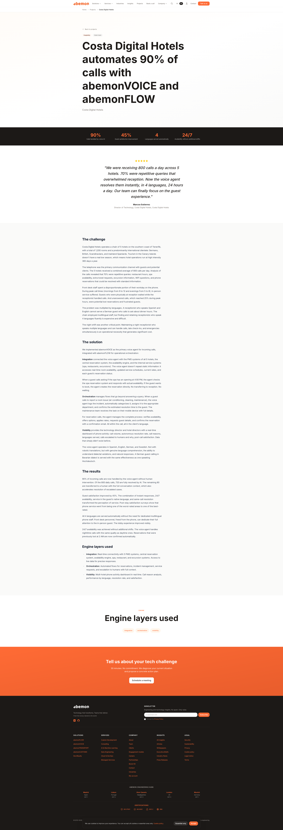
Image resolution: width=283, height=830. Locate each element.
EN (181, 3)
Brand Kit (132, 764)
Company (161, 3)
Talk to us (203, 3)
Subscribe (204, 715)
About (131, 740)
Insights (130, 3)
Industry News (162, 756)
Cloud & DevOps (107, 756)
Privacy (187, 748)
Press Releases (162, 760)
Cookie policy (189, 752)
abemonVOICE (78, 744)
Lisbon (113, 792)
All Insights (161, 740)
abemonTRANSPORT (81, 748)
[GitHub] (78, 720)
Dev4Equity (77, 756)
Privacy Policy (158, 719)
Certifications (141, 805)
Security (187, 740)
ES (177, 3)
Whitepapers (161, 748)
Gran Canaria (141, 792)
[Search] (172, 4)
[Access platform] (187, 4)
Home (84, 10)
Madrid (86, 792)
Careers (132, 756)
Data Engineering (107, 752)
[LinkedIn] (74, 720)
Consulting (105, 744)
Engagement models (136, 752)
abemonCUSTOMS (80, 752)
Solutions (95, 3)
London (169, 792)
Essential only (180, 823)
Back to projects (91, 29)
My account (133, 776)
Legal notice (189, 756)
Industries (120, 3)
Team (131, 744)
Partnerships (133, 760)
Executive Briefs (162, 752)
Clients (131, 748)
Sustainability (189, 744)
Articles (159, 744)
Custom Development (109, 740)
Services (107, 3)
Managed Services (108, 760)
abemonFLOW (78, 740)
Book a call (150, 3)
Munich (197, 792)
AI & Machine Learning (109, 748)
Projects (140, 3)
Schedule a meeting (141, 680)
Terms (187, 760)
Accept (193, 823)
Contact (193, 3)
